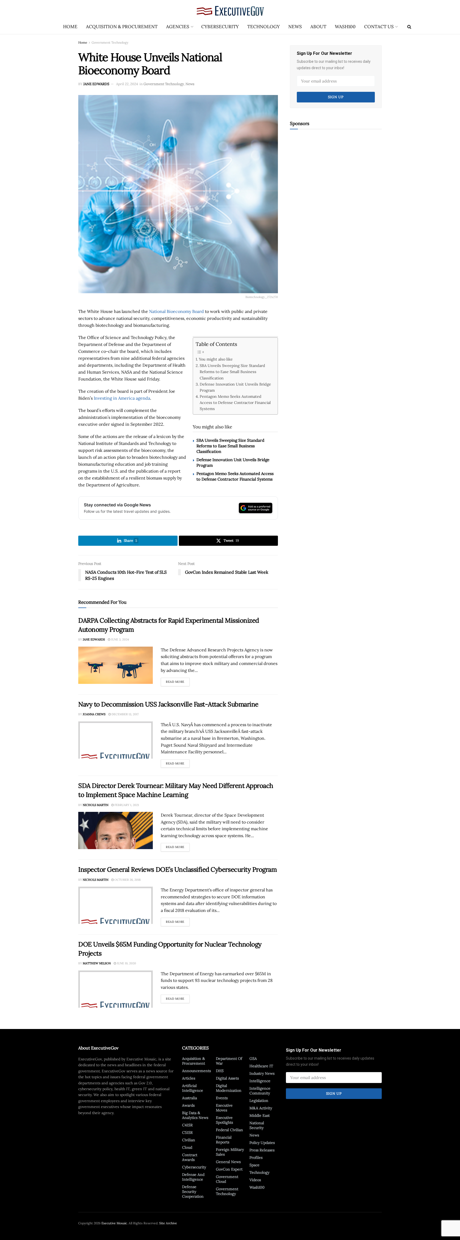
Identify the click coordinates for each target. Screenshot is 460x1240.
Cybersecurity (220, 27)
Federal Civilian (229, 1129)
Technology (263, 27)
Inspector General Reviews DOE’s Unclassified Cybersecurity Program (177, 869)
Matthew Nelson (97, 963)
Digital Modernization (228, 1088)
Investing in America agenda (122, 398)
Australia (189, 1098)
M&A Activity (260, 1108)
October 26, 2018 (127, 880)
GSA (253, 1058)
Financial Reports (224, 1139)
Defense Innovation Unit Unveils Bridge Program (235, 387)
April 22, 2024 (127, 84)
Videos (255, 1179)
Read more (178, 681)
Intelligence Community (259, 1091)
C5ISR (187, 1132)
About (318, 27)
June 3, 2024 (119, 639)
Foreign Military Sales (230, 1152)
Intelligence (259, 1080)
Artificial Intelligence (192, 1088)
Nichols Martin (95, 805)
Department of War (229, 1061)
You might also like (216, 359)
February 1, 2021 (126, 805)
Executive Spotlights (224, 1120)
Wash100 (345, 27)
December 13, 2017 (125, 714)
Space (254, 1165)
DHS (220, 1070)
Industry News (261, 1073)
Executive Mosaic (114, 1223)
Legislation (258, 1100)
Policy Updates (262, 1142)
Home (70, 27)
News (295, 27)
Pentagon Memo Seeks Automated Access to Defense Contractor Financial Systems (235, 402)
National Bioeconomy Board (176, 311)
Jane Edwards (96, 84)
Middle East (259, 1115)
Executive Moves (224, 1108)
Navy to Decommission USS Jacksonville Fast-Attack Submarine (168, 704)
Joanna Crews (94, 714)
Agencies (177, 27)
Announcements (196, 1070)
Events (222, 1098)
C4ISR (187, 1125)
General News (228, 1161)
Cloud (187, 1147)
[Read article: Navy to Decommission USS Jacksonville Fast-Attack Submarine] (115, 740)
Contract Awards (189, 1157)
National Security (256, 1125)
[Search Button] (409, 26)
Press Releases (261, 1150)
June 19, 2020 (126, 963)
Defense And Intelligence (193, 1177)
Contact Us (379, 27)
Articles (188, 1078)
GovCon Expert (229, 1169)
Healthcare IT (261, 1066)
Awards (188, 1105)
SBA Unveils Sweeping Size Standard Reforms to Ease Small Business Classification (232, 371)
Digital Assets (227, 1078)
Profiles (255, 1157)
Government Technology (110, 42)
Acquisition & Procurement (122, 27)
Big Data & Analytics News (195, 1115)
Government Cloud (227, 1179)
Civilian (188, 1140)
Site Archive (168, 1223)
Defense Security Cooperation (193, 1191)
